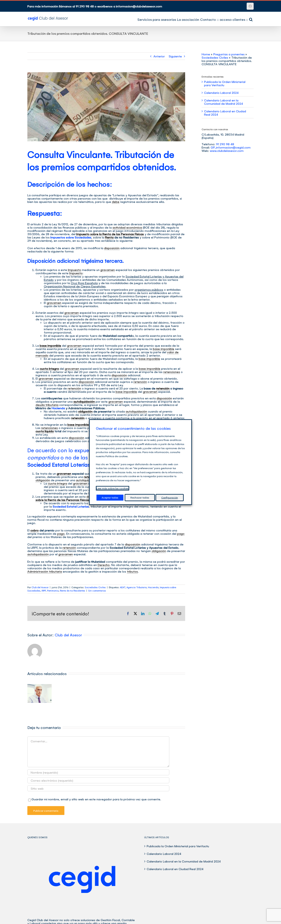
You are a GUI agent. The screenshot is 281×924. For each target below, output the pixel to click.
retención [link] (140, 382)
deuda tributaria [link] (47, 405)
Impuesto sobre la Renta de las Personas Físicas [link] (110, 234)
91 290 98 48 (225, 144)
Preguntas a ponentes (229, 54)
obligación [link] (85, 411)
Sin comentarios (97, 590)
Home (206, 54)
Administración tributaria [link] (44, 571)
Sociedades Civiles (95, 587)
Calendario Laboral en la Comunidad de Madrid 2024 (223, 101)
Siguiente (175, 56)
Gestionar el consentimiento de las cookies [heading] (133, 428)
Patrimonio (53, 590)
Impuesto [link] (74, 270)
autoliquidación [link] (84, 401)
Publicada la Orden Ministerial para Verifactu (224, 83)
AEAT (122, 587)
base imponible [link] (50, 345)
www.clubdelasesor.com (227, 150)
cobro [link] (34, 530)
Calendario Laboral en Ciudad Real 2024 (225, 112)
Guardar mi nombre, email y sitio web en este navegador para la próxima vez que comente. (96, 799)
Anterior (159, 56)
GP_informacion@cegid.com (231, 147)
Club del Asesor (40, 587)
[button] (251, 19)
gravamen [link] (107, 270)
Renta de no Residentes (72, 590)
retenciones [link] (171, 372)
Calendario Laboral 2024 (221, 92)
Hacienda (58, 408)
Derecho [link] (104, 565)
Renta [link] (109, 237)
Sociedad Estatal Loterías (71, 506)
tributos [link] (132, 571)
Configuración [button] (169, 497)
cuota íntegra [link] (49, 368)
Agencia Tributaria (137, 587)
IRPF (44, 590)
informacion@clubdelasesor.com (139, 6)
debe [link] (115, 201)
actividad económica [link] (127, 227)
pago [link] (61, 533)
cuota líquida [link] (45, 431)
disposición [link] (112, 248)
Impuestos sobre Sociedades (70, 237)
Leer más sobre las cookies (112, 488)
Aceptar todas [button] (110, 497)
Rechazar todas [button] (139, 497)
